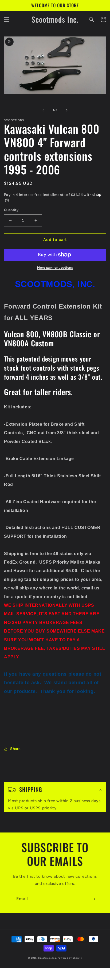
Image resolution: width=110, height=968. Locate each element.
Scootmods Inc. (47, 958)
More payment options (55, 267)
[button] (7, 19)
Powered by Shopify (70, 958)
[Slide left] (43, 110)
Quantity (11, 210)
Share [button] (15, 748)
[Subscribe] (93, 899)
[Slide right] (67, 110)
